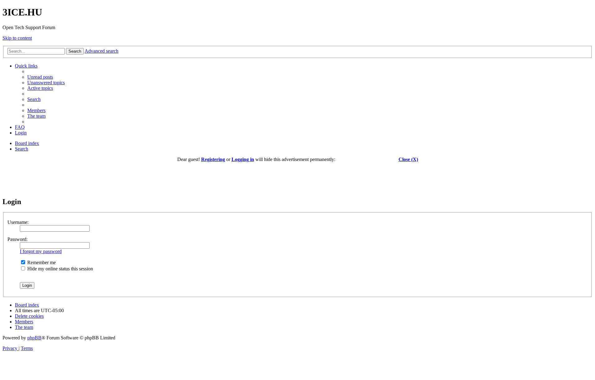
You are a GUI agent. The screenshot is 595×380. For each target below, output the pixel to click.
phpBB (34, 337)
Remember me (41, 262)
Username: (18, 222)
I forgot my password (41, 251)
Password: (17, 239)
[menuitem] (40, 77)
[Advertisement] (297, 176)
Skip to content (17, 38)
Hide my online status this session (59, 268)
